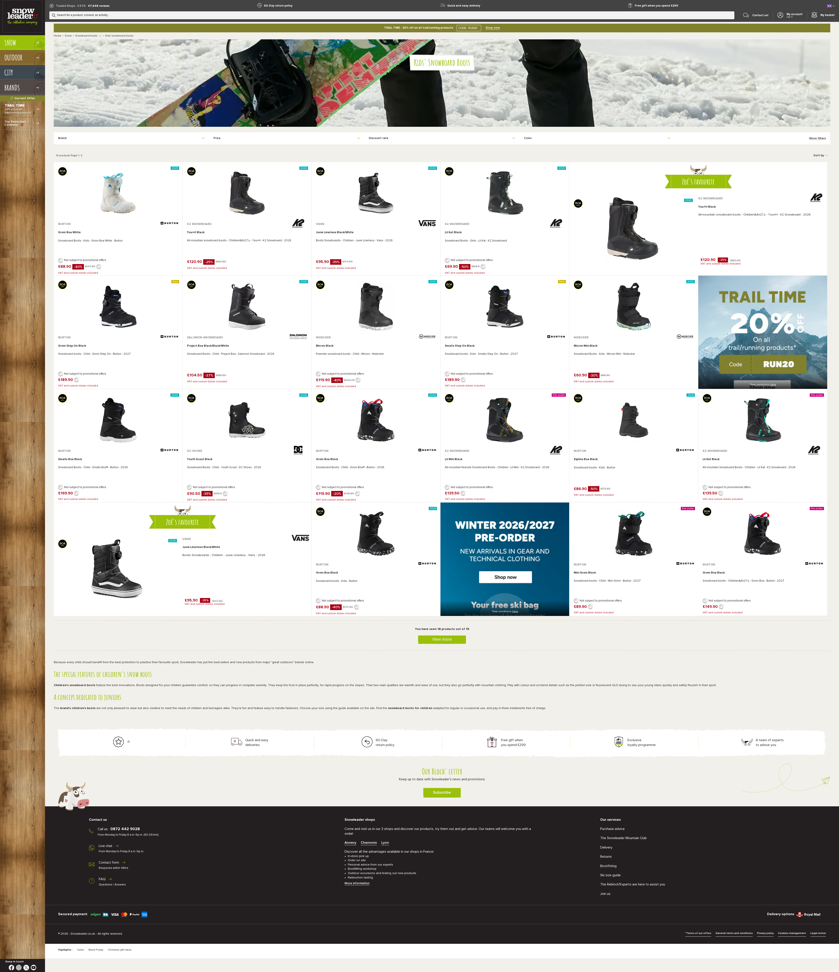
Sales (80, 950)
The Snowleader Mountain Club (623, 838)
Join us (605, 893)
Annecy (350, 842)
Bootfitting (608, 866)
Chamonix (369, 842)
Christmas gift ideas (120, 950)
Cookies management (792, 933)
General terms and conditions (734, 933)
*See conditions (762, 384)
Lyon (385, 842)
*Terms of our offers (698, 933)
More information (357, 883)
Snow (68, 36)
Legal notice (818, 933)
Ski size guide (610, 875)
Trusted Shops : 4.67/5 (71, 6)
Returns (606, 856)
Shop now (492, 27)
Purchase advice (612, 829)
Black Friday (95, 950)
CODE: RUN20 (467, 28)
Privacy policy (765, 933)
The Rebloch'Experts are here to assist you (632, 884)
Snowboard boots (86, 36)
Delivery (606, 847)
